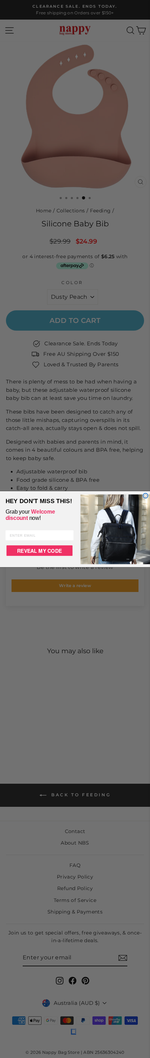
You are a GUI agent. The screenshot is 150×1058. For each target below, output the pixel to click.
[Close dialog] (145, 495)
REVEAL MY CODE (39, 550)
